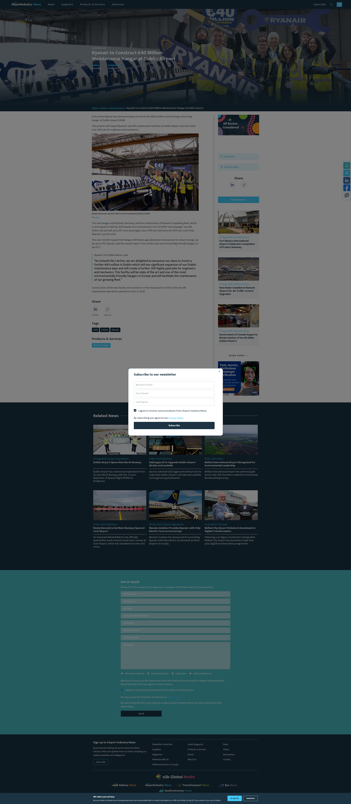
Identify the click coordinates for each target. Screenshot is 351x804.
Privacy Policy (176, 418)
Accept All (234, 798)
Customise (250, 798)
